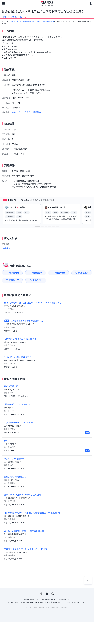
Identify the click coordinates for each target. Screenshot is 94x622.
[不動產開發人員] (47, 391)
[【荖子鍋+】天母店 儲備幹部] (47, 409)
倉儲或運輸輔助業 (28, 21)
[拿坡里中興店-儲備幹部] (47, 464)
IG (41, 593)
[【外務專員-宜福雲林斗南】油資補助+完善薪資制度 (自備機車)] (47, 518)
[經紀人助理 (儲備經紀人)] (47, 482)
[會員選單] (90, 3)
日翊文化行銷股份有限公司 (45, 21)
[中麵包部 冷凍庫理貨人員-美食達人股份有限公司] (47, 554)
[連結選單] (3, 3)
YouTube (52, 593)
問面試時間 (60, 273)
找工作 (19, 21)
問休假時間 (14, 273)
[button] (37, 226)
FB (47, 593)
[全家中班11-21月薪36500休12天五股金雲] (47, 500)
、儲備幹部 (36, 112)
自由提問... (37, 280)
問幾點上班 (14, 280)
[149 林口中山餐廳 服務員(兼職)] (47, 362)
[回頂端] (88, 580)
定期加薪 (7, 248)
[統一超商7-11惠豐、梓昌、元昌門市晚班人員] (47, 536)
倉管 (14, 112)
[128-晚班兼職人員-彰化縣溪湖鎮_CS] (47, 326)
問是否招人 (83, 273)
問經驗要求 (37, 273)
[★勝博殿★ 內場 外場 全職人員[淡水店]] (47, 344)
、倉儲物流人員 (24, 112)
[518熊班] (47, 3)
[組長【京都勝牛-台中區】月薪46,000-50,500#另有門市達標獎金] (47, 308)
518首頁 (12, 21)
